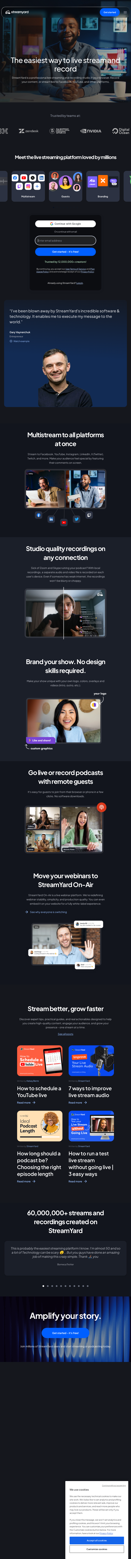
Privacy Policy (87, 271)
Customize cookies (96, 1549)
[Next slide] (123, 1262)
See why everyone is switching (48, 911)
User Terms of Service (76, 268)
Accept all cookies (97, 1540)
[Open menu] (125, 12)
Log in (79, 282)
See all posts (65, 1033)
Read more (24, 1102)
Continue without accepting (114, 1485)
